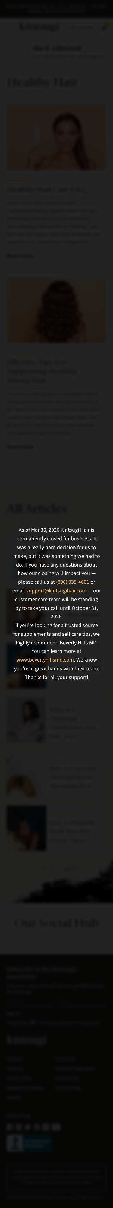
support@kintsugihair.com (56, 591)
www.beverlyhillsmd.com (45, 660)
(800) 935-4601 (72, 582)
